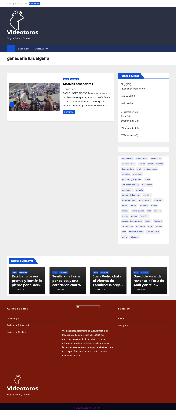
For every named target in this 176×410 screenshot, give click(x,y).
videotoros (134, 237)
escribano (137, 174)
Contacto (41, 49)
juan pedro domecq (130, 185)
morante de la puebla (131, 195)
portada (125, 211)
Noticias (125, 103)
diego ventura (128, 169)
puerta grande (138, 211)
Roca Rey (144, 216)
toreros (159, 226)
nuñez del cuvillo (129, 200)
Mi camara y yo (128, 112)
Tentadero (140, 226)
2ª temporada (127, 128)
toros (124, 232)
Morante (139, 190)
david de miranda (155, 164)
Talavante (158, 221)
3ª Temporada (128, 135)
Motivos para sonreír (78, 84)
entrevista (126, 174)
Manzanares (127, 190)
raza (149, 211)
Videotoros (22, 32)
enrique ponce (150, 169)
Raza (123, 116)
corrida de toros (128, 164)
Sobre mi (23, 49)
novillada (147, 195)
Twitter (121, 318)
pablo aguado (145, 200)
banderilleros (127, 158)
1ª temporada (127, 121)
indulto (147, 179)
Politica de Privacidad (18, 325)
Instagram (123, 325)
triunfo (124, 237)
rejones (125, 216)
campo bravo (142, 158)
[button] (167, 49)
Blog (66, 79)
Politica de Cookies (16, 332)
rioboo (134, 216)
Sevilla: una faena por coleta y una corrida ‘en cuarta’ (66, 280)
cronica (142, 164)
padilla (124, 205)
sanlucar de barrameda (132, 221)
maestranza (147, 185)
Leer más (68, 112)
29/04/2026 (19, 289)
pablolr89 (158, 200)
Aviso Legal (13, 318)
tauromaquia (127, 226)
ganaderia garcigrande (131, 179)
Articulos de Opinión (131, 89)
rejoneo (157, 211)
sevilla (148, 221)
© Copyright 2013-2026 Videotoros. (88, 408)
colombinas (156, 158)
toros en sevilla (152, 232)
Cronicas (74, 79)
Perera (133, 205)
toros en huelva (136, 232)
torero (150, 226)
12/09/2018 (70, 89)
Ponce (154, 205)
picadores (144, 205)
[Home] (11, 48)
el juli (139, 169)
